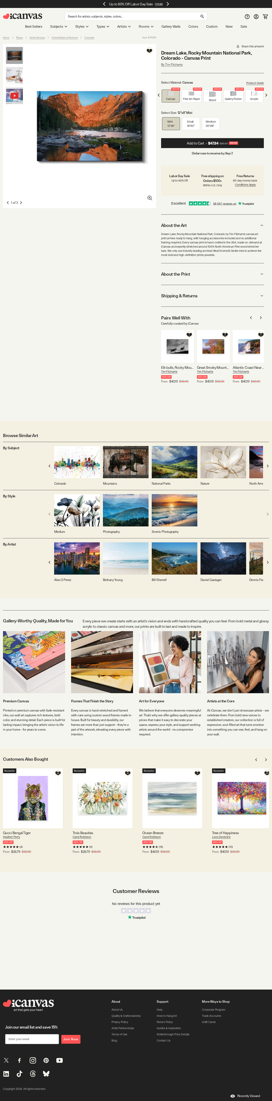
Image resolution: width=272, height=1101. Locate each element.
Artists (122, 26)
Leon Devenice (221, 836)
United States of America (65, 37)
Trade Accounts (211, 1015)
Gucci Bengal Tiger (16, 833)
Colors (193, 26)
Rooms (144, 26)
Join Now (70, 1039)
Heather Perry (11, 836)
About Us (117, 1009)
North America (37, 37)
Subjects (56, 26)
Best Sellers (33, 26)
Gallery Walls (171, 26)
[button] (171, 96)
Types (101, 26)
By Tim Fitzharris (172, 64)
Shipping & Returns (179, 295)
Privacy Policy (120, 1022)
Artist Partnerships (123, 1028)
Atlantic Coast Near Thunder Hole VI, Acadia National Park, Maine (249, 367)
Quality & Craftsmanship (126, 1015)
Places (19, 37)
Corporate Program (213, 1009)
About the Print (175, 274)
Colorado (89, 37)
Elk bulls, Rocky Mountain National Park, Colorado (177, 367)
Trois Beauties (83, 833)
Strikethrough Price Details (173, 1034)
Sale (244, 26)
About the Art (174, 225)
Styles (79, 26)
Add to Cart (212, 143)
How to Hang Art (167, 1015)
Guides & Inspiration (169, 1028)
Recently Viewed (248, 1096)
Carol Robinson (82, 836)
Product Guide (255, 83)
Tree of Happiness (225, 833)
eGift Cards (208, 1022)
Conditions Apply (245, 184)
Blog (114, 1040)
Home (6, 37)
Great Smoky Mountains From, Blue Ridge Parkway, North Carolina (213, 367)
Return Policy (165, 1022)
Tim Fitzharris (169, 371)
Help (159, 1009)
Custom (212, 26)
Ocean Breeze (152, 833)
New (229, 26)
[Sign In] (256, 16)
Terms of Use (119, 1034)
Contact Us (163, 1040)
